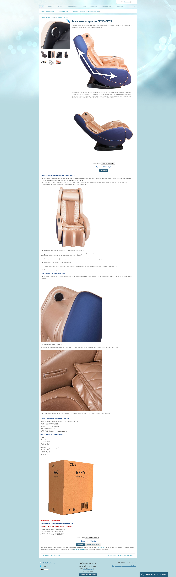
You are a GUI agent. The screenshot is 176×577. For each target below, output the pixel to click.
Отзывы (60, 7)
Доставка (93, 7)
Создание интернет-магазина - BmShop (124, 566)
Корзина (127, 2)
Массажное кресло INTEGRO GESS (52, 555)
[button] (154, 574)
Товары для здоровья (47, 11)
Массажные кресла (61, 17)
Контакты (120, 7)
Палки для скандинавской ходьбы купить (86, 11)
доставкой (101, 547)
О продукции (72, 7)
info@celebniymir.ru (48, 563)
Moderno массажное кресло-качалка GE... (121, 555)
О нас (84, 7)
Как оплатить (107, 7)
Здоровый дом (63, 11)
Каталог (49, 7)
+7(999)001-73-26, (79, 549)
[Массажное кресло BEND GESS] (55, 34)
